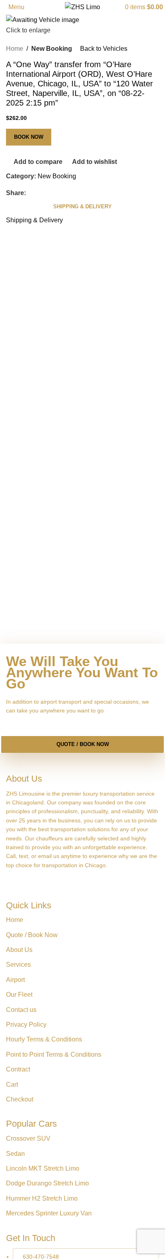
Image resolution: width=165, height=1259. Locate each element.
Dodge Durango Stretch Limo (47, 1183)
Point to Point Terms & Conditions (53, 1054)
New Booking (51, 48)
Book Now (28, 137)
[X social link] (40, 193)
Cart (12, 1084)
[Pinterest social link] (50, 193)
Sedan (15, 1153)
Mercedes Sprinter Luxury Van (49, 1213)
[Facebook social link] (31, 193)
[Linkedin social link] (59, 193)
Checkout (19, 1099)
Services (18, 964)
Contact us (21, 1009)
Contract (18, 1069)
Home (14, 48)
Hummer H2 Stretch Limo (42, 1198)
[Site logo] (82, 6)
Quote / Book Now (82, 744)
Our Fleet (19, 994)
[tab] (82, 206)
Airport (15, 979)
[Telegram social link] (69, 193)
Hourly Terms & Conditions (44, 1039)
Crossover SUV (28, 1138)
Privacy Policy (26, 1024)
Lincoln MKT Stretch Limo (42, 1168)
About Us (19, 949)
